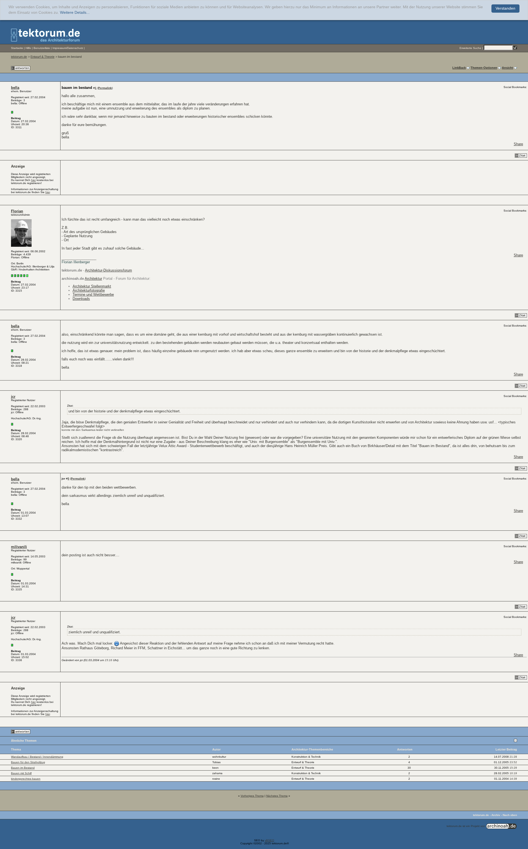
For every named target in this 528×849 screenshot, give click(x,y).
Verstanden (505, 8)
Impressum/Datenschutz (68, 48)
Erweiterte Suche (470, 48)
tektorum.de (19, 56)
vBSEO (269, 840)
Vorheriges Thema (252, 795)
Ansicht (507, 67)
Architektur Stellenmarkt (92, 286)
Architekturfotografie (89, 290)
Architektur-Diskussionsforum (108, 270)
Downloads (81, 299)
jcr (13, 397)
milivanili (19, 547)
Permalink (105, 87)
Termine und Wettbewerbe (93, 294)
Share (518, 144)
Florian (17, 211)
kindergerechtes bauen (25, 778)
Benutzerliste (42, 48)
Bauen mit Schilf (21, 773)
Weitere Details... (75, 12)
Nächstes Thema (277, 795)
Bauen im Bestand (23, 767)
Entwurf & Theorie (42, 56)
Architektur (93, 278)
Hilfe (28, 48)
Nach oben (510, 815)
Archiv (495, 815)
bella (15, 88)
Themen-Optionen (484, 67)
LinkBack (459, 67)
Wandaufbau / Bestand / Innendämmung (37, 756)
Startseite (17, 48)
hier (33, 180)
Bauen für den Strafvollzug (28, 762)
